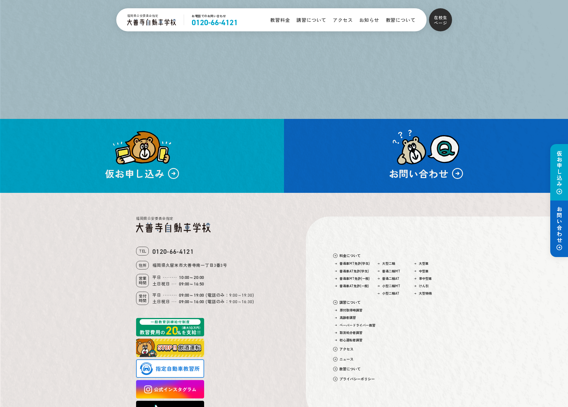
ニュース (346, 359)
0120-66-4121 (215, 22)
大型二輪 (388, 263)
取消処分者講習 (351, 332)
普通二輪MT (391, 271)
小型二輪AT (390, 293)
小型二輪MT (391, 286)
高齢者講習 (348, 317)
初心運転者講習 (351, 340)
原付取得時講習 (351, 310)
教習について (401, 19)
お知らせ (369, 19)
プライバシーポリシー (357, 379)
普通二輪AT (390, 278)
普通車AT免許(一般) (354, 286)
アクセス (343, 19)
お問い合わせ (559, 224)
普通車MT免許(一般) (355, 278)
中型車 (424, 271)
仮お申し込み (559, 169)
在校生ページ (440, 20)
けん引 (424, 286)
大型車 (424, 263)
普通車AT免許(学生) (354, 271)
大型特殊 (425, 293)
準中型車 (425, 278)
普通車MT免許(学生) (355, 263)
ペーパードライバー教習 (357, 325)
